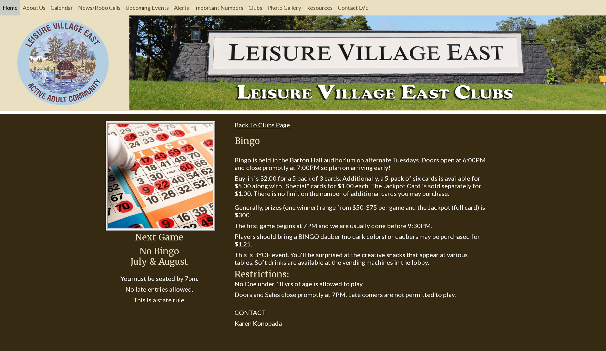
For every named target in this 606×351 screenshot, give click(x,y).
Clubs (255, 7)
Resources (319, 7)
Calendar (61, 7)
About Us (34, 7)
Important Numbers (218, 7)
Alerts (181, 7)
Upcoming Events (147, 7)
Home (10, 7)
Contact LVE (353, 7)
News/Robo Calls (99, 7)
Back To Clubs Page (262, 125)
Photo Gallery (284, 7)
